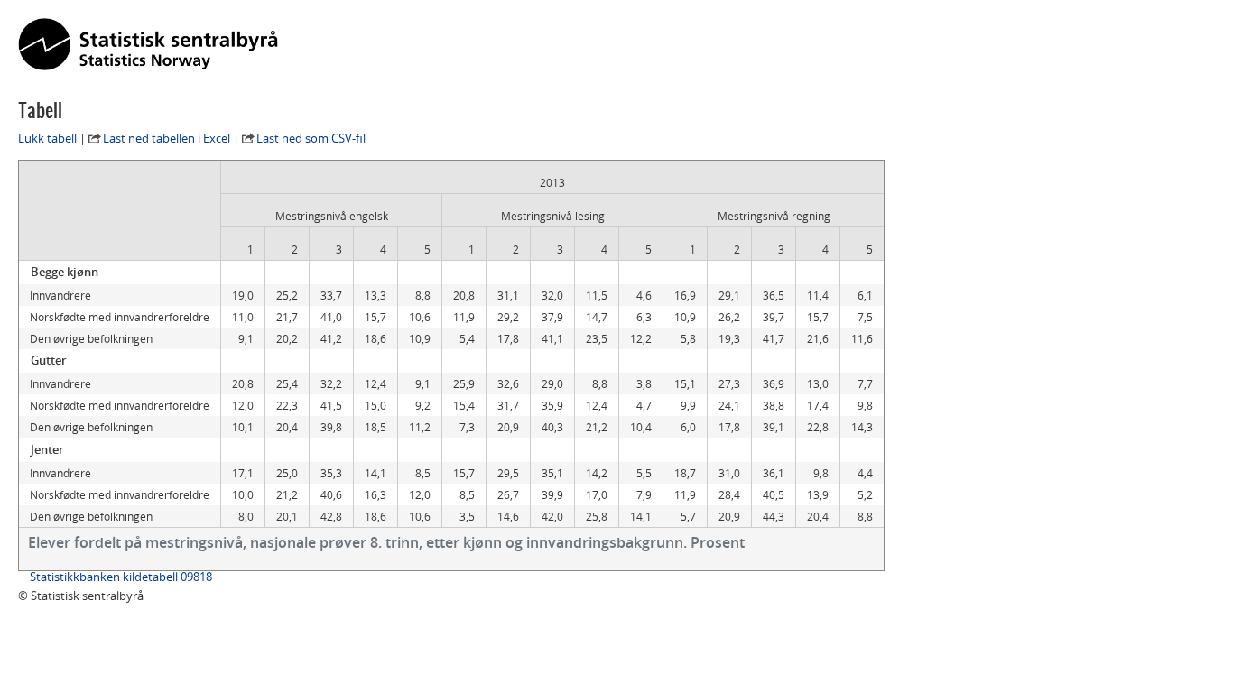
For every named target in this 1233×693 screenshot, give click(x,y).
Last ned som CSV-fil (311, 138)
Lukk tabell (47, 138)
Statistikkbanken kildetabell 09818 (121, 576)
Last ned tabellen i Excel (166, 138)
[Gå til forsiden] (148, 45)
